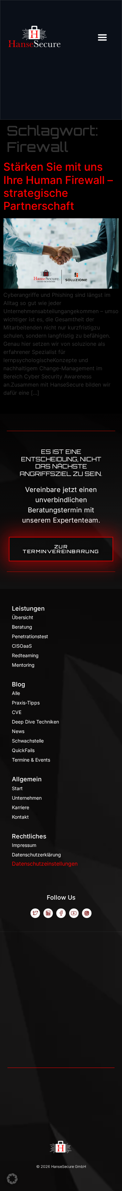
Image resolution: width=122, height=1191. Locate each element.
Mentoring (23, 665)
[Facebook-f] (61, 913)
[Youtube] (74, 913)
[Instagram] (87, 913)
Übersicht (22, 617)
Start (17, 788)
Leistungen (28, 608)
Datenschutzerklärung (36, 854)
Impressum (24, 845)
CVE (16, 712)
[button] (12, 1179)
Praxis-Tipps (26, 702)
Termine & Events (31, 760)
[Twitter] (35, 913)
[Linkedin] (48, 913)
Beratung (22, 627)
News (18, 731)
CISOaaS (22, 646)
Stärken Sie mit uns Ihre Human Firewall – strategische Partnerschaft (58, 186)
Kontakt (20, 817)
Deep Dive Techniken (35, 722)
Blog (18, 684)
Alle (16, 693)
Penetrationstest (30, 636)
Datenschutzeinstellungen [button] (45, 863)
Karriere (20, 807)
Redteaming (25, 655)
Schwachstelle (28, 741)
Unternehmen (27, 798)
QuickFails (23, 750)
